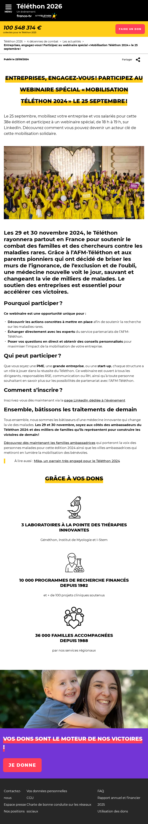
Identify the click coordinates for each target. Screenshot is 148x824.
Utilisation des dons (113, 811)
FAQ (101, 791)
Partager (127, 59)
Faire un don (130, 29)
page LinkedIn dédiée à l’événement (94, 400)
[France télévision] (27, 17)
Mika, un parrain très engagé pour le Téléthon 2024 (77, 461)
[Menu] (8, 7)
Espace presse (15, 804)
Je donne (22, 765)
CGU (30, 798)
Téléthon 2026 (39, 6)
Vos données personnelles (47, 791)
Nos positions (14, 811)
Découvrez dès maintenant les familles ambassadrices (49, 443)
